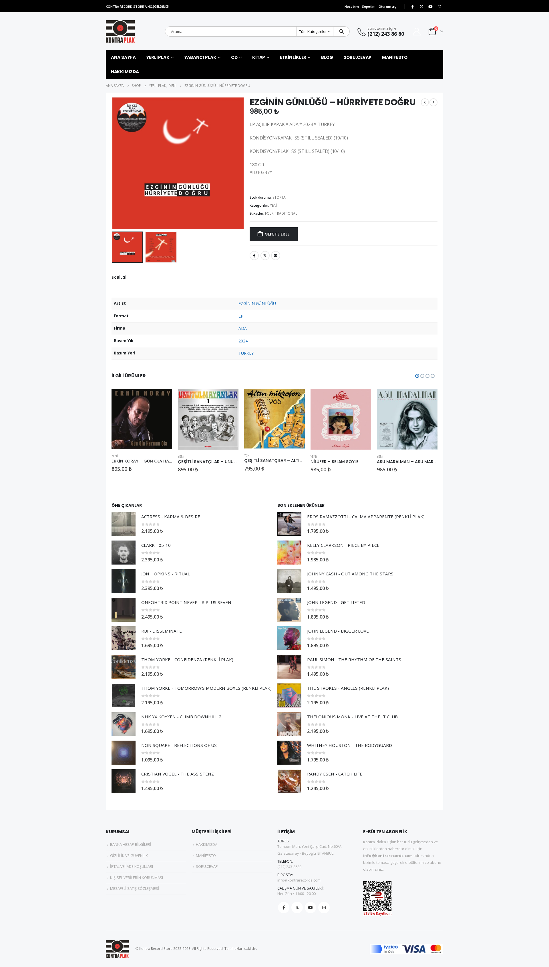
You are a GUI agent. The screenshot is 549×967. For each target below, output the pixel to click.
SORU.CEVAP (358, 57)
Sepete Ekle (277, 234)
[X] (421, 6)
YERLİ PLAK (158, 57)
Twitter (265, 255)
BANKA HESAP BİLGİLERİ (130, 844)
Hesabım (352, 6)
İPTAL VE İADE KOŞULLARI (131, 866)
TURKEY (246, 353)
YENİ (273, 205)
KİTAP (258, 57)
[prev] (425, 102)
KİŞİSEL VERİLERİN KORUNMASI (136, 877)
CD (234, 57)
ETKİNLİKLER (293, 57)
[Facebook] (412, 6)
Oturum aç (387, 6)
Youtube (310, 907)
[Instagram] (439, 6)
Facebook (254, 255)
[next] (433, 102)
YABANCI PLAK (200, 57)
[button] (113, 163)
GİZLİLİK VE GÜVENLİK (129, 855)
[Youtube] (430, 6)
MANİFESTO (394, 57)
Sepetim (369, 6)
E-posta (275, 255)
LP (240, 316)
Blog (327, 57)
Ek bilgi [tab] (119, 277)
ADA (242, 328)
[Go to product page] (142, 419)
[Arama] (341, 31)
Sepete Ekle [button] (163, 398)
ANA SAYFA (123, 57)
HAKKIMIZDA (125, 72)
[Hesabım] (416, 31)
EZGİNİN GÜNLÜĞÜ (257, 303)
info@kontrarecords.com (299, 880)
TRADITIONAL (286, 213)
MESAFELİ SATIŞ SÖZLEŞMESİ (134, 888)
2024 (243, 341)
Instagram (324, 907)
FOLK (269, 213)
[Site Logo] (120, 31)
